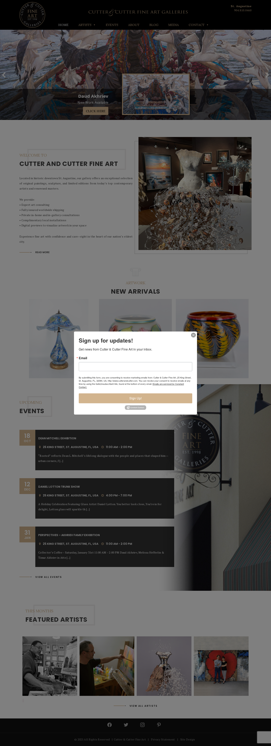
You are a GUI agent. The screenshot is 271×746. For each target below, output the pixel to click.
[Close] (193, 335)
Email (83, 358)
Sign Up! (135, 398)
